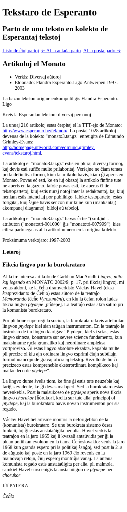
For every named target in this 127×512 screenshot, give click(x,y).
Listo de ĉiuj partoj (20, 50)
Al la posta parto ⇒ (102, 50)
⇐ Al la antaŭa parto (61, 50)
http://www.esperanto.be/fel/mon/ (34, 130)
